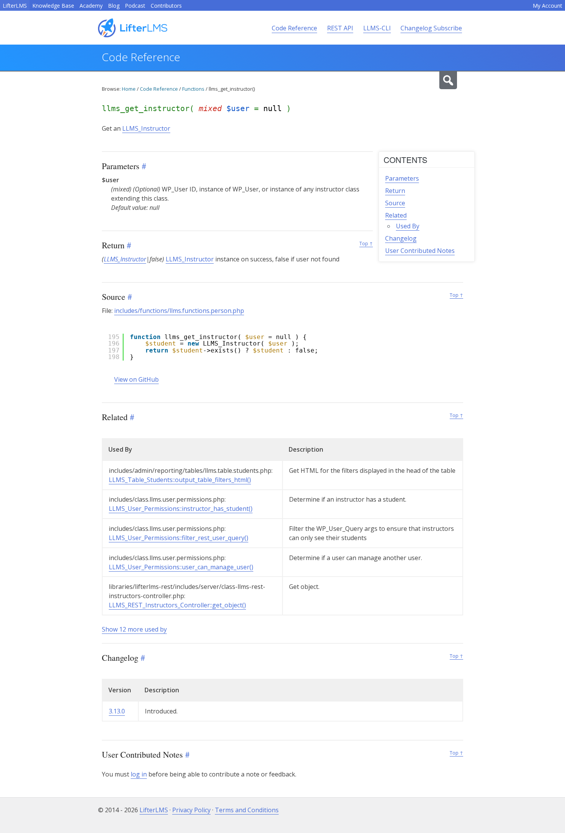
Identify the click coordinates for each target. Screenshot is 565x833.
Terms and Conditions (247, 810)
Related (396, 215)
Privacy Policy (191, 810)
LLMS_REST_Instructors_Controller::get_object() (177, 605)
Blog (114, 5)
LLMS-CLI (377, 28)
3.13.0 (117, 711)
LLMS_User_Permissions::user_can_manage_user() (181, 567)
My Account (547, 5)
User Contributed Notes (420, 250)
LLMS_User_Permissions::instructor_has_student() (181, 508)
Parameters (402, 178)
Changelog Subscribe (431, 28)
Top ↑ (366, 243)
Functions (193, 88)
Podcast (135, 5)
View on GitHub (136, 379)
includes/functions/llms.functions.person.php (179, 310)
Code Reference (294, 28)
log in (139, 774)
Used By (407, 226)
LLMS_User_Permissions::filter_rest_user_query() (178, 538)
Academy (91, 5)
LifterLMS (15, 5)
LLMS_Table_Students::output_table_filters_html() (180, 480)
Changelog (401, 238)
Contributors (166, 5)
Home (129, 88)
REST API (340, 28)
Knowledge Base (53, 5)
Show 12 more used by (134, 629)
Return (395, 190)
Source (395, 203)
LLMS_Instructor (146, 128)
